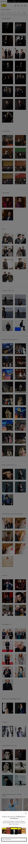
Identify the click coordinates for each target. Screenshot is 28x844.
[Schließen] (25, 813)
